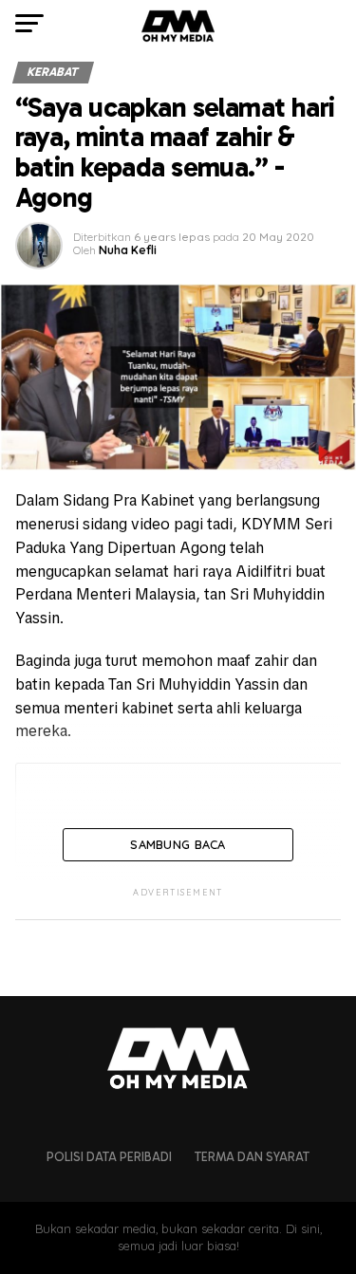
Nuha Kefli (128, 250)
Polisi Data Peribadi (109, 1157)
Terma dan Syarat (252, 1157)
